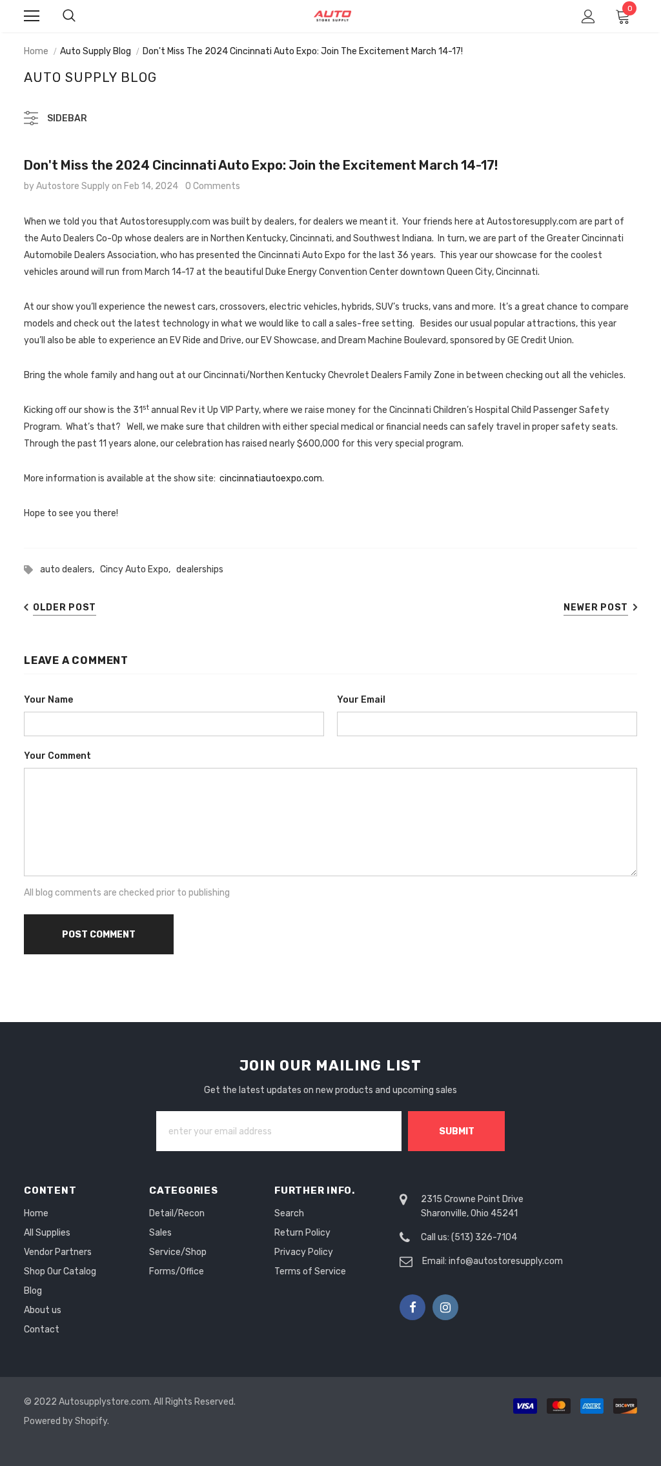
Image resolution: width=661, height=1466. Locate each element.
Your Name (48, 699)
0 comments (212, 186)
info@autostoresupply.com (506, 1261)
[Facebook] (412, 1307)
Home (36, 51)
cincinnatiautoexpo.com (270, 478)
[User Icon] (588, 16)
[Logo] (332, 15)
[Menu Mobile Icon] (31, 16)
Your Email (361, 699)
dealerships (199, 569)
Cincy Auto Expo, (138, 569)
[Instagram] (445, 1307)
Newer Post (596, 607)
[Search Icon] (82, 16)
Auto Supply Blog (95, 51)
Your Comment (57, 755)
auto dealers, (70, 569)
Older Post (64, 607)
